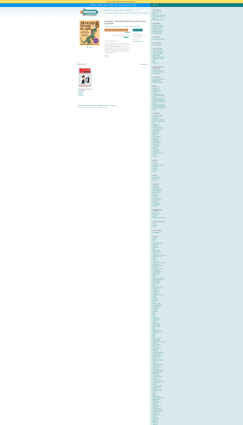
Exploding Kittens (157, 80)
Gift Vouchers (156, 232)
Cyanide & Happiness (158, 82)
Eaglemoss (155, 274)
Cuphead (155, 169)
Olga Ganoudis (156, 340)
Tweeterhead (156, 382)
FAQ (112, 10)
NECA (154, 61)
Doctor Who (155, 139)
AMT (154, 241)
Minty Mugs (156, 332)
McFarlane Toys (156, 326)
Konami (154, 314)
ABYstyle (155, 238)
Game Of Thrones (157, 142)
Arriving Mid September (158, 39)
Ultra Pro (155, 384)
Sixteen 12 (155, 363)
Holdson (155, 420)
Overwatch (155, 163)
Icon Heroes (155, 299)
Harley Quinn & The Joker (159, 217)
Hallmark (155, 293)
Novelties (121, 5)
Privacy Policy (92, 105)
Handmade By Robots (158, 294)
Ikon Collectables (157, 303)
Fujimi (154, 416)
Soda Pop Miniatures (158, 364)
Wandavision (156, 133)
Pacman (155, 168)
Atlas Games (156, 247)
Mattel (154, 322)
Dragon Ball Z (156, 187)
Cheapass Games (157, 408)
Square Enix (156, 367)
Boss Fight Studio (157, 405)
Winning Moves (156, 396)
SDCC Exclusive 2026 (158, 50)
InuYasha (155, 201)
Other (134, 5)
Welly (154, 391)
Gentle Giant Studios (158, 287)
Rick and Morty (156, 145)
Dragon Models (156, 414)
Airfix (154, 239)
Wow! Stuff (155, 401)
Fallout (154, 171)
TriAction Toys (156, 379)
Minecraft (155, 166)
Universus (155, 388)
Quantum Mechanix (157, 355)
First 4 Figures (156, 282)
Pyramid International (158, 352)
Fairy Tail (155, 196)
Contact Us (128, 10)
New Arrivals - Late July (158, 19)
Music (154, 223)
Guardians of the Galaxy (159, 104)
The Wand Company (157, 390)
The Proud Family (157, 198)
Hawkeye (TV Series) (158, 127)
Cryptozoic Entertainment (159, 262)
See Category (144, 64)
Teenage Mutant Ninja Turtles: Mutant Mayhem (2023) (159, 96)
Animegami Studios (157, 242)
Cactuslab (104, 107)
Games (111, 5)
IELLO (154, 302)
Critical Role (156, 261)
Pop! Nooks (155, 63)
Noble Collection (157, 338)
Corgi (154, 259)
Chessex (155, 258)
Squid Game (156, 138)
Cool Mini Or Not (157, 411)
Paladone (155, 343)
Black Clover (156, 195)
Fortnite (155, 162)
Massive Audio (156, 323)
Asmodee (155, 246)
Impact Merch (156, 306)
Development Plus (157, 268)
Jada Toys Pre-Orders (158, 27)
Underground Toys (157, 385)
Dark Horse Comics (157, 265)
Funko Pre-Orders (157, 28)
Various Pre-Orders (157, 33)
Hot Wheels (155, 422)
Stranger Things (157, 141)
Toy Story (155, 92)
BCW (154, 249)
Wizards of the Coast (158, 398)
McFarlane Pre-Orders (158, 30)
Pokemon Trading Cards (158, 57)
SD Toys (154, 358)
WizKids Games (156, 399)
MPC (154, 335)
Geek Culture (156, 417)
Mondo (154, 334)
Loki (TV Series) (156, 136)
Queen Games (156, 356)
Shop (116, 10)
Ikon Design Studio (157, 305)
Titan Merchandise (157, 376)
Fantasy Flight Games (158, 279)
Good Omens (156, 132)
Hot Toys (155, 297)
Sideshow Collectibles (158, 360)
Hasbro (154, 296)
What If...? (155, 135)
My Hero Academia (157, 189)
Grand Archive (156, 288)
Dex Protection (156, 270)
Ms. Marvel (155, 118)
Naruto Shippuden (157, 190)
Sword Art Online (157, 199)
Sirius (154, 361)
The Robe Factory (157, 353)
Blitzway (155, 253)
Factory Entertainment (158, 277)
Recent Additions (157, 45)
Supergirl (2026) (157, 91)
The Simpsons (156, 150)
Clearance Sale (156, 55)
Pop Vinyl (93, 5)
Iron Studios (156, 308)
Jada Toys (155, 309)
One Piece (155, 193)
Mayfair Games (156, 325)
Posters (128, 5)
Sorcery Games (156, 366)
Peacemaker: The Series (158, 119)
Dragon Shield (156, 273)
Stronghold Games (157, 372)
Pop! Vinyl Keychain (157, 53)
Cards (105, 5)
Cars (115, 5)
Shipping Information (103, 105)
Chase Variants (156, 73)
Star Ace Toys (156, 369)
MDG (154, 328)
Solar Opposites (156, 204)
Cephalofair (155, 407)
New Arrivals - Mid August (159, 15)
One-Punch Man (157, 192)
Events (121, 10)
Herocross (155, 419)
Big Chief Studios (157, 252)
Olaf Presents (156, 178)
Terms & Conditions (82, 105)
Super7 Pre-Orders (157, 31)
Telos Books (155, 373)
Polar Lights (156, 346)
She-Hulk (155, 156)
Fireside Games (156, 280)
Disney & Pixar (156, 177)
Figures (99, 5)
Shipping (106, 10)
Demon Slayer (156, 186)
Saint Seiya (155, 205)
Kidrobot (155, 311)
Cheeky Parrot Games (158, 410)
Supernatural (156, 144)
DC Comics (155, 214)
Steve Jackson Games (158, 370)
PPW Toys (155, 350)
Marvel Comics (156, 213)
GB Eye (154, 285)
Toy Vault (155, 378)
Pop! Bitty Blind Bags (158, 52)
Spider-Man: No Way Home (159, 100)
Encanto (155, 180)
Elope (154, 276)
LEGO (154, 226)
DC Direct (155, 267)
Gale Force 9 (156, 284)
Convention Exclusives (158, 71)
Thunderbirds (156, 151)
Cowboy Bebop (156, 202)
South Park (155, 148)
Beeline (154, 404)
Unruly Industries (157, 387)
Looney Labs (156, 317)
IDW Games (155, 300)
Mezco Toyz (155, 329)
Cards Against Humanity (159, 79)
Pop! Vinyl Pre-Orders (158, 25)
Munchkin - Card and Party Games (131, 26)
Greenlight (155, 290)
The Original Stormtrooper (159, 341)
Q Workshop (156, 402)
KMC (154, 312)
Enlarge (91, 47)
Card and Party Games (116, 26)
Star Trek (155, 147)
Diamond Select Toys (158, 271)
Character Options (157, 256)
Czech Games (156, 264)
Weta (154, 394)
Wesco (154, 393)
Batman (154, 216)
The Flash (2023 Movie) (158, 98)
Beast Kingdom (156, 250)
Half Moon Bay (156, 291)
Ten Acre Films (156, 375)
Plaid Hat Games (157, 344)
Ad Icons (155, 225)
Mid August (116, 1)
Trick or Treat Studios (158, 381)
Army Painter (156, 244)
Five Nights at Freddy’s (158, 165)
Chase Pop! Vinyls (157, 70)
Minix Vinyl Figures (157, 331)
